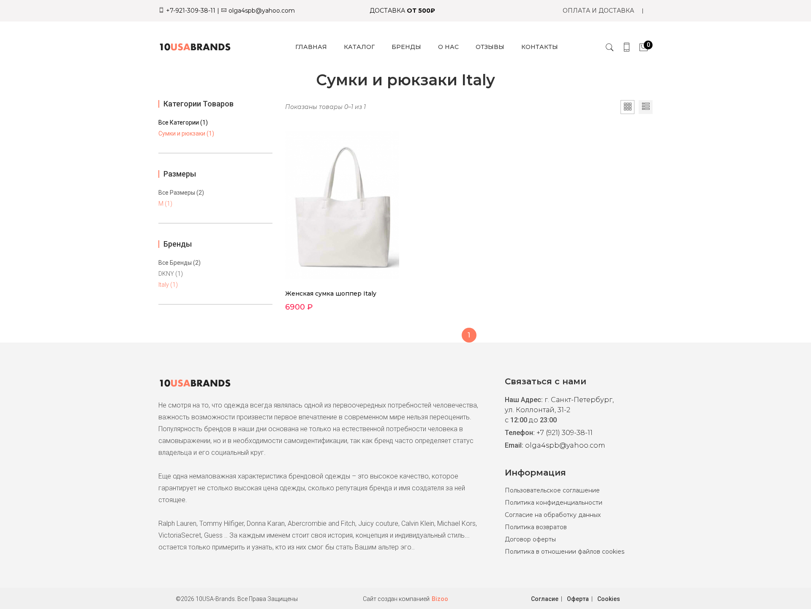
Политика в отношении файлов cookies (564, 551)
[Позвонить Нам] (626, 47)
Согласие (544, 598)
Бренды (406, 47)
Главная (311, 47)
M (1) (165, 203)
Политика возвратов (536, 527)
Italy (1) (168, 284)
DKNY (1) (170, 273)
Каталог (359, 47)
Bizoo (440, 598)
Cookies (608, 598)
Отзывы (490, 47)
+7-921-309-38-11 (189, 10)
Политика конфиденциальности (553, 502)
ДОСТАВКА (402, 10)
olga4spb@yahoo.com (261, 10)
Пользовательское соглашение (552, 490)
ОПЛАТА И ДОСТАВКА (598, 10)
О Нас (448, 47)
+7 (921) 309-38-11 (564, 433)
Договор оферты (530, 539)
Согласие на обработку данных (553, 515)
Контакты (539, 47)
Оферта (578, 598)
